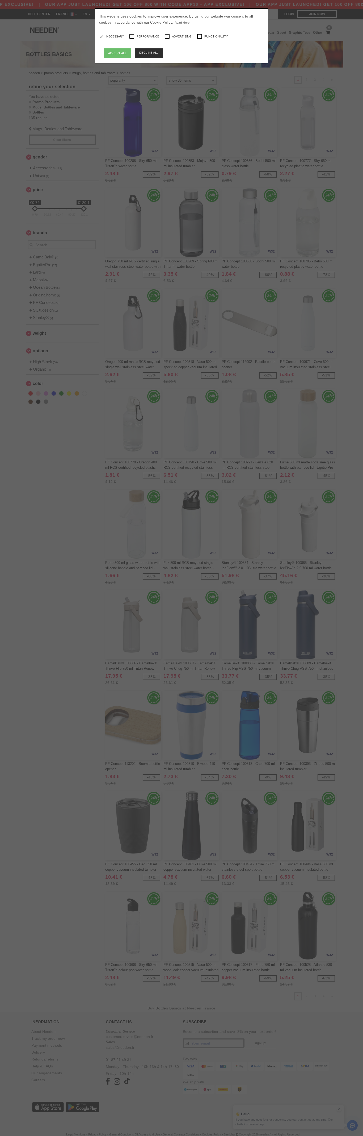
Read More (182, 22)
